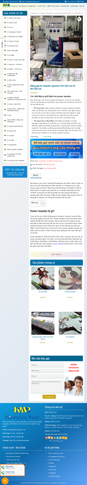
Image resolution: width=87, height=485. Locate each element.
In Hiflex (51, 463)
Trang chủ (14, 6)
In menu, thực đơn (14, 104)
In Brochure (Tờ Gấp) (15, 36)
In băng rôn (52, 466)
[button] (79, 19)
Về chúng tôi (23, 6)
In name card (12, 23)
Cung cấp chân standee (15, 160)
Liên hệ (81, 6)
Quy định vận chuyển (13, 456)
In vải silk (10, 140)
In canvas (10, 135)
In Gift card (52, 470)
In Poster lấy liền (54, 460)
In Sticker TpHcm (54, 476)
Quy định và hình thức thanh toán (17, 453)
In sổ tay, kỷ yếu (13, 41)
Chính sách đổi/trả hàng (14, 463)
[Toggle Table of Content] (41, 203)
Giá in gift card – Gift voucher (14, 92)
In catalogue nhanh (14, 32)
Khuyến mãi (65, 6)
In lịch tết (41, 6)
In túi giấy (10, 55)
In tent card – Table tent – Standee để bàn (16, 109)
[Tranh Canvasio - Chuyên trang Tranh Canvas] (56, 438)
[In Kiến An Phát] (6, 6)
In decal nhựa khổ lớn (15, 126)
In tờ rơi (10, 27)
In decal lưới (11, 131)
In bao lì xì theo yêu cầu (15, 60)
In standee (41, 13)
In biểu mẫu (11, 80)
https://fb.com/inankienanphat (19, 440)
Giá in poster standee (15, 149)
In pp (9, 115)
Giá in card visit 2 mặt (55, 453)
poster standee (58, 244)
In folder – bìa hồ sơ (14, 69)
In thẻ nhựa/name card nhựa (15, 85)
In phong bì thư (12, 46)
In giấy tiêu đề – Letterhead (13, 74)
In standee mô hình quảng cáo (14, 155)
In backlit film (12, 145)
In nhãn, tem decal (14, 18)
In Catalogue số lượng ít (56, 456)
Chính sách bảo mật (12, 460)
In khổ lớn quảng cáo (54, 161)
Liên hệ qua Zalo (49, 164)
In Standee (52, 473)
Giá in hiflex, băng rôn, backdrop (15, 120)
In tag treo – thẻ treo (14, 64)
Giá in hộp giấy (12, 50)
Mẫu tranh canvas (53, 6)
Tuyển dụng (74, 6)
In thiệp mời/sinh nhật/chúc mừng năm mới (16, 98)
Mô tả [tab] (35, 175)
